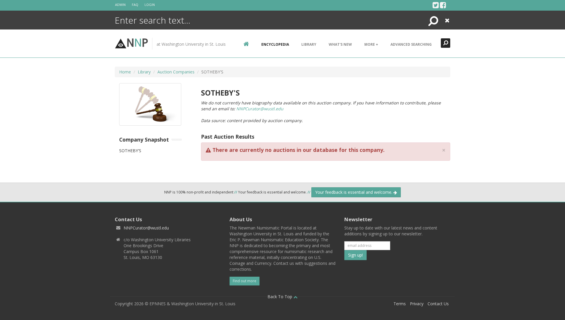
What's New (340, 44)
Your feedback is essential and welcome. (354, 192)
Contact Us (438, 303)
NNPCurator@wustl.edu (259, 108)
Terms (399, 303)
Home (125, 72)
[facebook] (443, 5)
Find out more (244, 280)
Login (149, 4)
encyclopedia (275, 44)
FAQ (135, 4)
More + (371, 44)
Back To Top (280, 296)
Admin (120, 4)
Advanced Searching (411, 44)
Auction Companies (176, 72)
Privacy (416, 303)
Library (308, 44)
